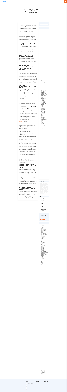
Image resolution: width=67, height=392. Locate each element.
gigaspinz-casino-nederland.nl (44, 94)
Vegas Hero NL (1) (42, 365)
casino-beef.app (42, 265)
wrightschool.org (42, 373)
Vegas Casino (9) (42, 364)
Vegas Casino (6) (42, 363)
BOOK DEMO (40, 1)
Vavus (41, 358)
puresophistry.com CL (43, 143)
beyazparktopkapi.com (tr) (43, 253)
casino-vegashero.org (43, 72)
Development (42, 81)
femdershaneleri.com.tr (43, 87)
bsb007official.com (42, 262)
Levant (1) (42, 115)
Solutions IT (42, 148)
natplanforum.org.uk (43, 125)
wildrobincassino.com (43, 371)
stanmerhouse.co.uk (43, 149)
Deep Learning (42, 80)
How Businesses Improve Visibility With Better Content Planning (43, 203)
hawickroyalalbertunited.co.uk (43, 103)
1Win (41, 226)
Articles (41, 235)
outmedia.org (42, 133)
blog (41, 259)
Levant (41, 114)
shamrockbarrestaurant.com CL (44, 146)
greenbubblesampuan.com (43, 101)
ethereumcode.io (42, 86)
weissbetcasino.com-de (43, 370)
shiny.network (42, 147)
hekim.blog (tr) (42, 104)
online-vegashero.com (43, 132)
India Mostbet (42, 107)
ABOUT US (29, 1)
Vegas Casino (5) (42, 362)
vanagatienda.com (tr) (43, 354)
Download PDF (42, 219)
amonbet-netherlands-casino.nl (44, 234)
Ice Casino (42, 106)
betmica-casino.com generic (43, 251)
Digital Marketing (42, 83)
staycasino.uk (42, 151)
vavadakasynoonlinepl (43, 356)
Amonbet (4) (42, 231)
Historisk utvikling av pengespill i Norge (43, 206)
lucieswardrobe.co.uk (43, 117)
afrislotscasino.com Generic (43, 229)
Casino (41, 264)
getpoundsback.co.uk (43, 92)
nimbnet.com (42, 129)
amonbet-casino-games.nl (43, 233)
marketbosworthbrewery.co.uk (44, 119)
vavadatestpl (42, 357)
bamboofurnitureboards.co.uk (44, 245)
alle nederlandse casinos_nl (43, 230)
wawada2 (42, 369)
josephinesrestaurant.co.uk (43, 112)
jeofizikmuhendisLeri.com (43, 111)
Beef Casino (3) (42, 248)
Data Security (42, 78)
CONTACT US (36, 1)
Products (41, 141)
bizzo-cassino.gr (42, 256)
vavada (41, 355)
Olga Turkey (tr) (42, 131)
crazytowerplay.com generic (43, 76)
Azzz (41, 244)
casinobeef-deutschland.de (43, 267)
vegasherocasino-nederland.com (44, 367)
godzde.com (42, 97)
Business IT (42, 263)
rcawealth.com (42, 144)
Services (33, 1)
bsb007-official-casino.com (43, 261)
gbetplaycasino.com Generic (43, 89)
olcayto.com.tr (42, 130)
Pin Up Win (42, 137)
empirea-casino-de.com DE (43, 84)
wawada (41, 368)
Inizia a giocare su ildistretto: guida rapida (43, 209)
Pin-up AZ (42, 138)
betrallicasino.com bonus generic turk (44, 252)
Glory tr (41, 96)
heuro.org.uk (42, 105)
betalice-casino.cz (42, 250)
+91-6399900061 (29, 385)
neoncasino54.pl (42, 127)
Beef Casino (42, 246)
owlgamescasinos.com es (43, 134)
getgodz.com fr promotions (43, 90)
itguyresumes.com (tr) (43, 109)
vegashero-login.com (43, 366)
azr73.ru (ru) (42, 243)
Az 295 (41, 239)
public (41, 142)
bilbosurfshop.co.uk (42, 255)
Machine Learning (42, 118)
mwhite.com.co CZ (42, 124)
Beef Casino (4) (42, 249)
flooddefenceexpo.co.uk (43, 88)
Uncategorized (27, 23)
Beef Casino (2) (42, 247)
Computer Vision (42, 74)
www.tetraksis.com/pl (21, 121)
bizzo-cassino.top (42, 257)
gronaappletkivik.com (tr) (43, 102)
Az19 (41, 241)
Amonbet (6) (42, 232)
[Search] (47, 24)
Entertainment (42, 85)
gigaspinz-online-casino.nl (43, 95)
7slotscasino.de (42, 227)
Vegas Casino (42, 359)
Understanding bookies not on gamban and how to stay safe (43, 199)
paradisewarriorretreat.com (43, 135)
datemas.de (42, 79)
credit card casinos (42, 77)
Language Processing (43, 113)
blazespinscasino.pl (42, 258)
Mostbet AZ (42, 121)
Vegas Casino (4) (42, 361)
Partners (41, 136)
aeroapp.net (42, 228)
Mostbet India (42, 122)
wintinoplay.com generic (43, 372)
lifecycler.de (42, 116)
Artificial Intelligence (43, 236)
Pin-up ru (41, 139)
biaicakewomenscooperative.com (44, 254)
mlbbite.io (42, 120)
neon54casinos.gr (42, 126)
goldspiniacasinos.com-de (43, 98)
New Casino (42, 128)
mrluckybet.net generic (43, 123)
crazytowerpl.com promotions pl (44, 75)
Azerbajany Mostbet (43, 242)
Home (26, 1)
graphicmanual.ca (42, 100)
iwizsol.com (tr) (42, 110)
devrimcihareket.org (43, 82)
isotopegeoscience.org (43, 108)
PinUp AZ (41, 140)
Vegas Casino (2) (42, 360)
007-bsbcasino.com (43, 225)
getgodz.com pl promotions (43, 91)
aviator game (42, 238)
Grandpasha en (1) (42, 99)
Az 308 (41, 240)
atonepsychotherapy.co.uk (43, 237)
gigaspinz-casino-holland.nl (43, 93)
